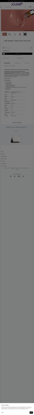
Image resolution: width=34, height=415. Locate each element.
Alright (31, 412)
